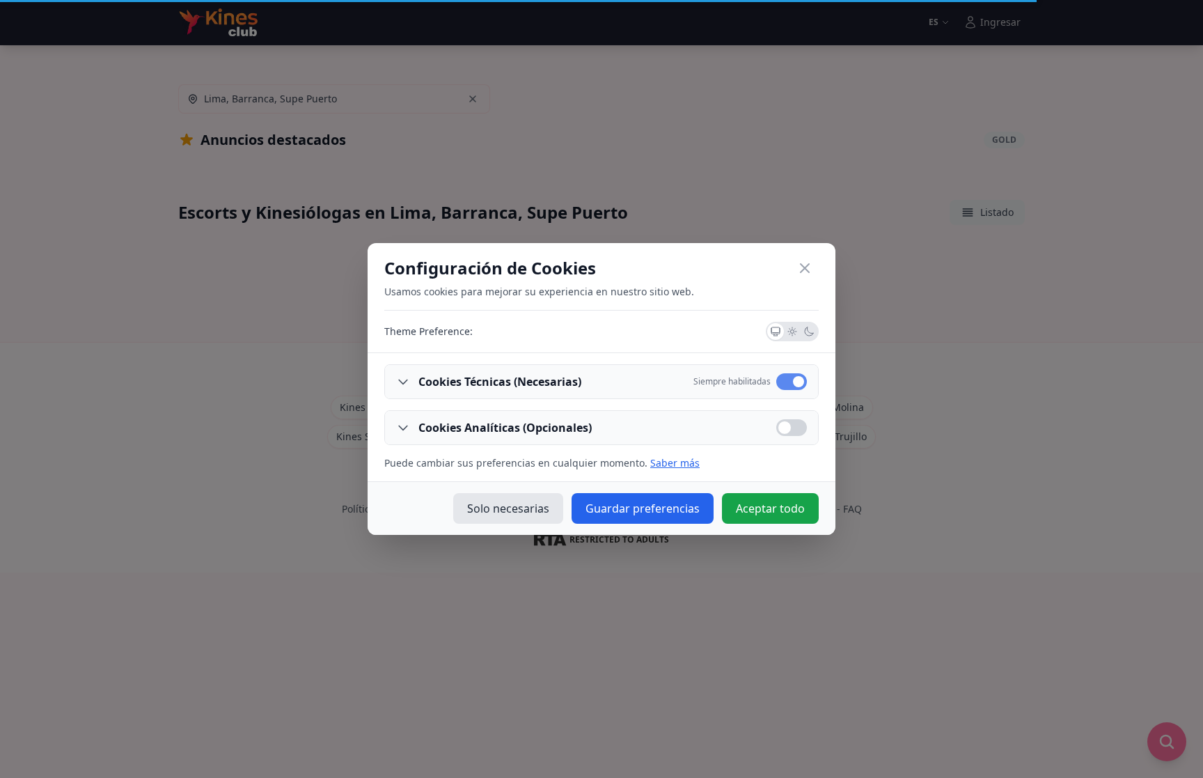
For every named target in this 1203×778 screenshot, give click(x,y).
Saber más (675, 462)
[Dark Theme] (809, 331)
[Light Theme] (792, 331)
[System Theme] (775, 331)
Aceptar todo (770, 508)
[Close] (805, 268)
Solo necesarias (508, 508)
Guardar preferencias (642, 508)
